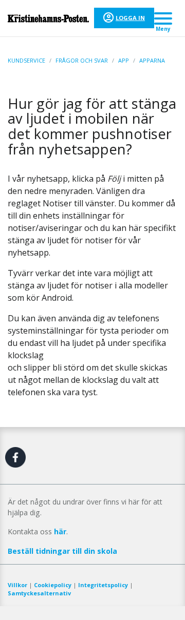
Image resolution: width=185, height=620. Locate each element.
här (60, 531)
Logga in (130, 18)
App (123, 60)
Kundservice (26, 60)
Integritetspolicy (103, 585)
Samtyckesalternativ (39, 593)
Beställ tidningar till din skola (62, 551)
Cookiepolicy (52, 585)
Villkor (17, 585)
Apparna (152, 60)
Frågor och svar (81, 60)
